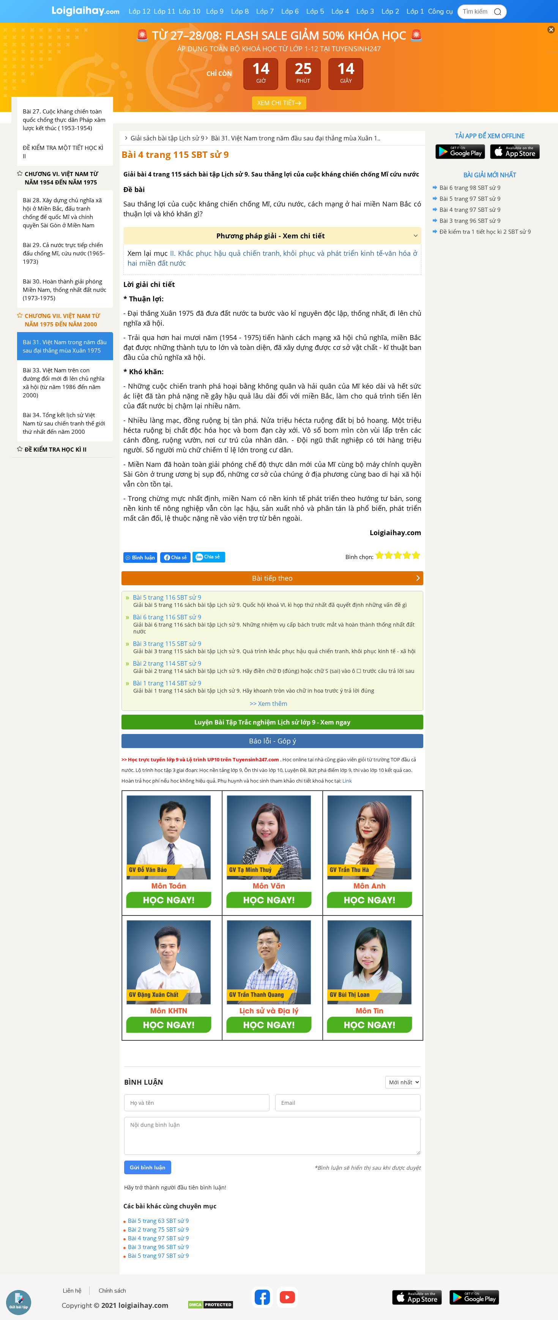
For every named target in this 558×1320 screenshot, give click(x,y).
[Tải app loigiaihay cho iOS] (514, 151)
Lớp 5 (315, 11)
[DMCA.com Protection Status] (210, 1307)
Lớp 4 (340, 11)
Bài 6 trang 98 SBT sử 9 (470, 187)
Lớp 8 (240, 11)
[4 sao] (406, 555)
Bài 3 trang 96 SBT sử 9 (158, 1247)
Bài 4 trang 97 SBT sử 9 (158, 1238)
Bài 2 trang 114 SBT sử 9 (166, 663)
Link (347, 780)
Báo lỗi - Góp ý (272, 740)
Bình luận (143, 558)
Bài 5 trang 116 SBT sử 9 (166, 597)
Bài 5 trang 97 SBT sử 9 (158, 1255)
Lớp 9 (215, 11)
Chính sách (112, 1291)
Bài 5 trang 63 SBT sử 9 (158, 1220)
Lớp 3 (365, 11)
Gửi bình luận (148, 1167)
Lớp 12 (140, 11)
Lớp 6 (290, 11)
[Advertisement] (490, 358)
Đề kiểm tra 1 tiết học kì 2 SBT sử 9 (485, 231)
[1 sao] (379, 555)
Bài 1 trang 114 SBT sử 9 (166, 683)
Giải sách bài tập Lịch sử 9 (167, 138)
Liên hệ (72, 1291)
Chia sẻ (178, 557)
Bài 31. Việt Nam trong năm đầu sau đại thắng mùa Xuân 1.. (295, 138)
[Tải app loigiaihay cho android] (459, 151)
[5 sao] (416, 555)
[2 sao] (388, 555)
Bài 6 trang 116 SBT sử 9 (166, 617)
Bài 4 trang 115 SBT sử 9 (175, 154)
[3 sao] (397, 555)
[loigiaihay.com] (85, 14)
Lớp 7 (265, 11)
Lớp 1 (415, 11)
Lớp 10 (190, 11)
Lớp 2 (390, 11)
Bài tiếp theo (272, 578)
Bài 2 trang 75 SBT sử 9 (158, 1229)
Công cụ (440, 11)
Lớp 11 (165, 11)
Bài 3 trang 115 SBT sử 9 (166, 644)
